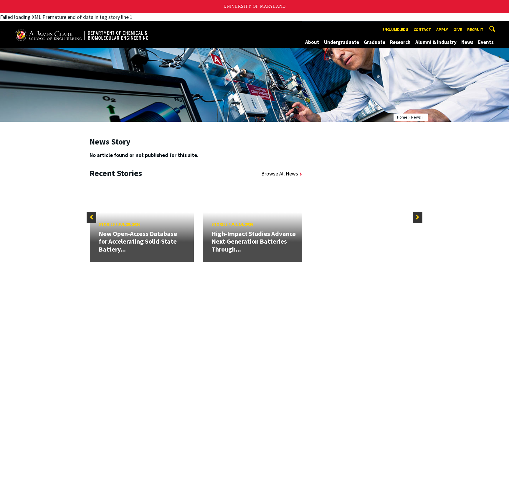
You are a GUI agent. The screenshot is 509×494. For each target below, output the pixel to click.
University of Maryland (255, 6)
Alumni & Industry (436, 42)
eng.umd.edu (395, 29)
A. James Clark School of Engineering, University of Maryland (81, 26)
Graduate (374, 42)
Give (457, 29)
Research (400, 42)
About (312, 42)
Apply (442, 29)
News (467, 42)
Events (486, 42)
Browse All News (279, 173)
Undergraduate (341, 42)
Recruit (475, 29)
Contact (422, 29)
